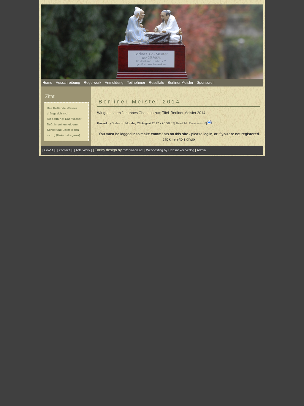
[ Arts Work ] (83, 150)
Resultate (156, 83)
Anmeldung (114, 83)
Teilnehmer (136, 83)
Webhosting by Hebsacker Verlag (170, 150)
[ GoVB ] (48, 150)
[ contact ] (64, 150)
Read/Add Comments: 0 (191, 123)
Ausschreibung (68, 83)
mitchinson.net (133, 150)
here (175, 139)
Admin (201, 150)
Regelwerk (92, 83)
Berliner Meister (180, 83)
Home (47, 83)
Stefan (116, 123)
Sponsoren (206, 83)
